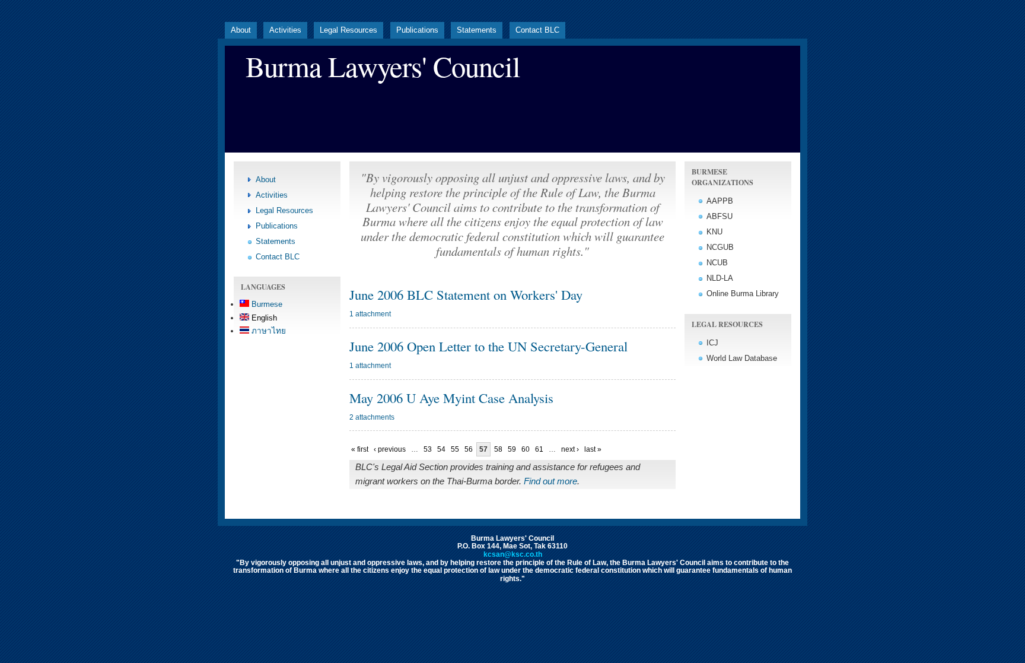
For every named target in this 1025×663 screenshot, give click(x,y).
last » (592, 449)
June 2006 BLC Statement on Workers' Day (465, 294)
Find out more (550, 481)
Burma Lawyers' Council (383, 66)
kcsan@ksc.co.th (512, 554)
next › (570, 449)
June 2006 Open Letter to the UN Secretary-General (488, 346)
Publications (417, 30)
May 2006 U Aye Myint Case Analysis (451, 398)
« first (359, 449)
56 (468, 449)
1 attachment (370, 314)
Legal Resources (348, 30)
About (241, 30)
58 (498, 449)
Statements (476, 30)
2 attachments (371, 417)
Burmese (265, 304)
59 (512, 449)
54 (441, 449)
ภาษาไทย (267, 330)
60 (525, 449)
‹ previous (390, 449)
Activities (285, 30)
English (263, 317)
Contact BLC (537, 30)
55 (455, 449)
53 (428, 449)
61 (539, 449)
